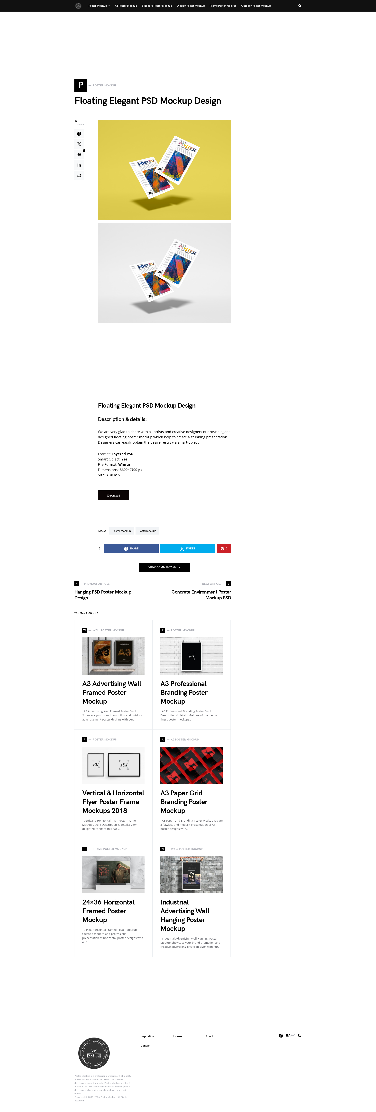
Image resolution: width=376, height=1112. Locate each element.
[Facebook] (281, 1036)
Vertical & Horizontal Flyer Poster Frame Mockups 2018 (113, 802)
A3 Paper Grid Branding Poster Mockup (184, 802)
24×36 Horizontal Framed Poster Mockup (108, 911)
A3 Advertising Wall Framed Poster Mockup (111, 693)
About (209, 1036)
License (177, 1036)
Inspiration (147, 1036)
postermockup (147, 531)
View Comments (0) (162, 567)
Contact (145, 1045)
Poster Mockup (121, 531)
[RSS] (299, 1036)
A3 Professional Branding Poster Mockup (184, 693)
